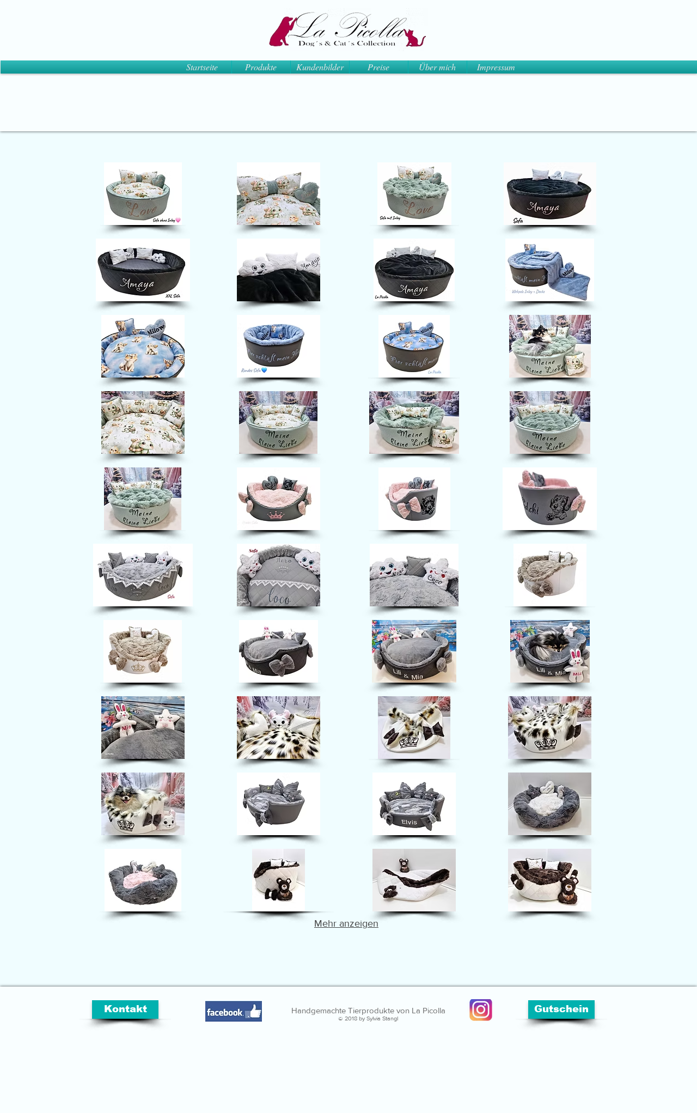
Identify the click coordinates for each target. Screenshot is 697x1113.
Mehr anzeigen (346, 923)
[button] (143, 193)
